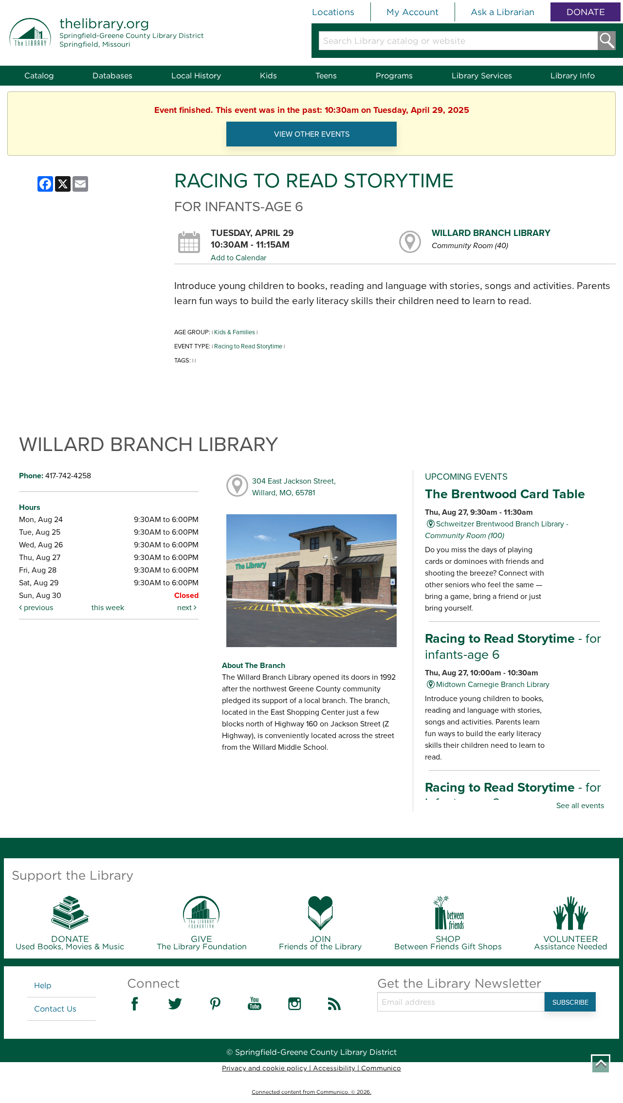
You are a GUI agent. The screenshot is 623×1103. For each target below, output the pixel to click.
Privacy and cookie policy (264, 1068)
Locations (333, 12)
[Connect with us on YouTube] (254, 1008)
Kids (268, 75)
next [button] (185, 607)
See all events (580, 805)
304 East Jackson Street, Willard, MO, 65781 (294, 486)
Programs (394, 75)
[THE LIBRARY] (30, 43)
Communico (381, 1068)
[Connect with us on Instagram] (294, 1008)
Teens (326, 75)
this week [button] (108, 607)
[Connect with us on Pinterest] (214, 1008)
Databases (112, 75)
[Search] (607, 40)
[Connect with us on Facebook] (135, 1008)
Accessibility (334, 1068)
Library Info (572, 75)
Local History (196, 75)
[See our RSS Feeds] (334, 1008)
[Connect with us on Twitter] (175, 1008)
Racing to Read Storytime (248, 346)
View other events (311, 134)
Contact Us (55, 1008)
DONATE (586, 12)
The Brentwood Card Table (505, 494)
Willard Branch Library (491, 232)
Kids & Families (234, 332)
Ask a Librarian (502, 12)
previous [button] (37, 607)
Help (43, 985)
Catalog (39, 75)
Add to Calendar (238, 257)
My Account (412, 12)
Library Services (482, 75)
